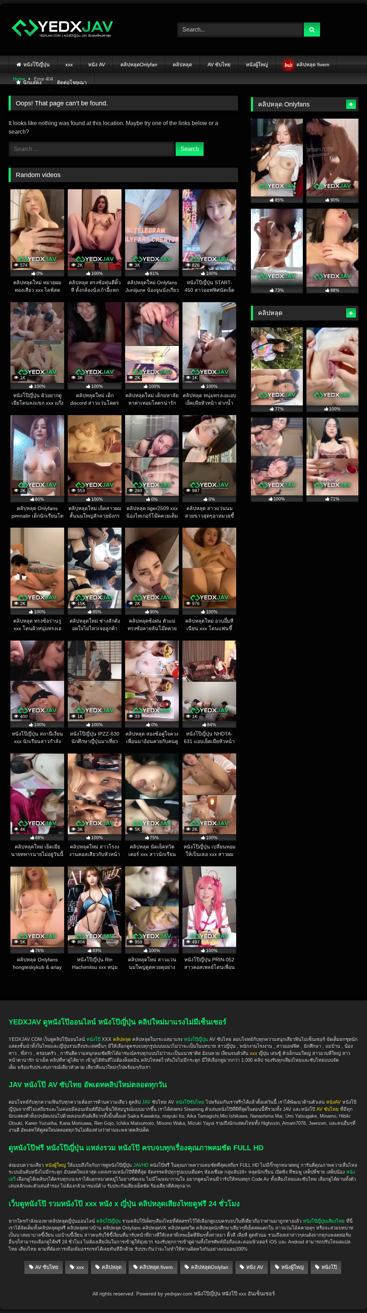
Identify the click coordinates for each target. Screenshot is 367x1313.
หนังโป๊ (93, 1039)
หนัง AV (96, 64)
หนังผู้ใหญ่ (257, 64)
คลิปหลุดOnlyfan (138, 64)
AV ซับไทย (219, 64)
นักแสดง (32, 82)
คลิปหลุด (182, 64)
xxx (69, 64)
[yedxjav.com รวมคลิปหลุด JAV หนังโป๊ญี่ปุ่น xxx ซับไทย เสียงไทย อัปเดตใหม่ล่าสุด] (82, 29)
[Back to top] (345, 1292)
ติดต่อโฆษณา (72, 82)
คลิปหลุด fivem (312, 64)
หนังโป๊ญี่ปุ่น (36, 64)
